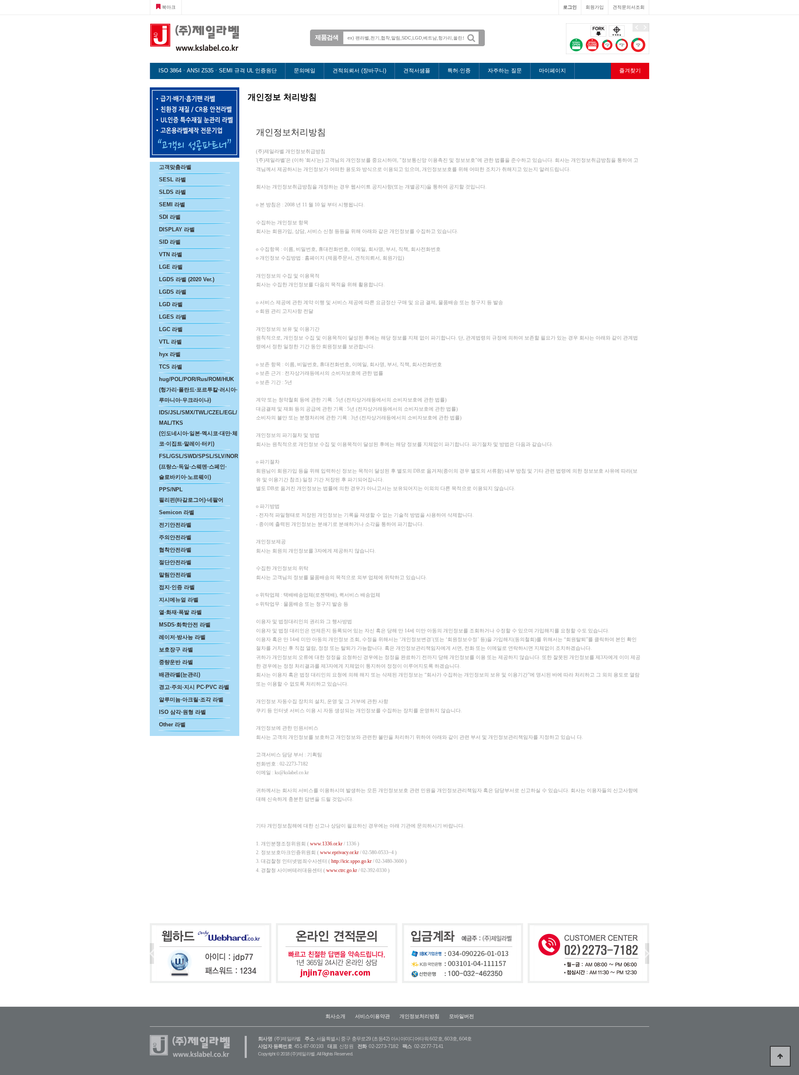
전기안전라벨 (175, 525)
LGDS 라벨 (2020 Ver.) (186, 279)
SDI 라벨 (170, 217)
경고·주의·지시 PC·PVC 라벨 (194, 687)
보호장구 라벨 (176, 649)
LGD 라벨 (171, 304)
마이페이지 (552, 70)
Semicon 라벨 (176, 512)
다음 (645, 27)
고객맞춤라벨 (175, 167)
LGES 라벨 (172, 317)
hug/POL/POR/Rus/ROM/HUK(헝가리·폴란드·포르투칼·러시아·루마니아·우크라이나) (198, 389)
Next (647, 953)
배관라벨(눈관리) (179, 674)
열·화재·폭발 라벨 (180, 612)
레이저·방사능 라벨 (182, 637)
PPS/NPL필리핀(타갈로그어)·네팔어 (191, 494)
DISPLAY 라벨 (177, 229)
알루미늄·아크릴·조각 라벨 (191, 699)
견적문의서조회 (629, 7)
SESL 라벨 (172, 179)
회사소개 (335, 1016)
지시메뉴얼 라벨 (179, 600)
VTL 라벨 (170, 342)
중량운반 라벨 (176, 662)
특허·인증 (459, 70)
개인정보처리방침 (419, 1016)
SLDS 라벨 (172, 192)
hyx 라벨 (170, 354)
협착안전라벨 (175, 550)
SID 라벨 (170, 242)
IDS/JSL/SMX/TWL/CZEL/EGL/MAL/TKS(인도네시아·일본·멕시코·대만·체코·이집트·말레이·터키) (198, 428)
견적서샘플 (416, 70)
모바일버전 (461, 1016)
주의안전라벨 (175, 537)
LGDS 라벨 (172, 292)
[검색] (474, 38)
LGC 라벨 (171, 329)
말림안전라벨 (175, 575)
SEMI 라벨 (172, 204)
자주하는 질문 (505, 70)
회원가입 (595, 7)
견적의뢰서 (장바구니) (359, 70)
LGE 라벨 (171, 267)
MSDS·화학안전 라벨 (185, 625)
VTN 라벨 (170, 254)
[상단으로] (780, 1056)
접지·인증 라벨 (177, 587)
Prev (152, 953)
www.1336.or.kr (326, 844)
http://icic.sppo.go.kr (351, 861)
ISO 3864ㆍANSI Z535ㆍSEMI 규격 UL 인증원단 (218, 70)
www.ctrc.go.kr (341, 870)
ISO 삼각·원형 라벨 (182, 712)
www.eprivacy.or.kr (339, 852)
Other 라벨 (172, 724)
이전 (637, 27)
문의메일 (304, 70)
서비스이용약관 (372, 1016)
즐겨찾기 (630, 70)
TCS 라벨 (170, 367)
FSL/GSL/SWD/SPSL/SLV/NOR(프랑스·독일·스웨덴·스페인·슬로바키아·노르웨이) (198, 466)
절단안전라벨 (175, 562)
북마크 (168, 7)
